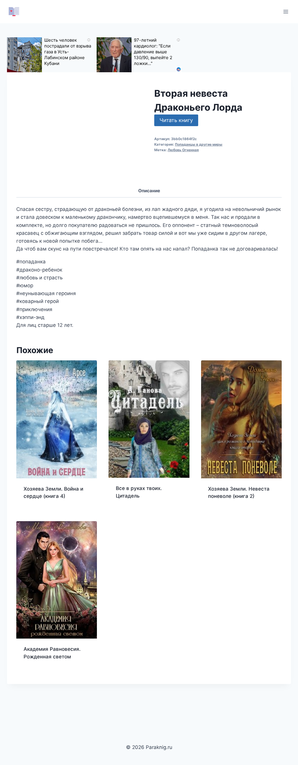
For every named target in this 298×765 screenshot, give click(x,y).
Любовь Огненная (183, 150)
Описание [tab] (149, 190)
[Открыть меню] (285, 11)
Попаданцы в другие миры (198, 144)
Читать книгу (176, 120)
